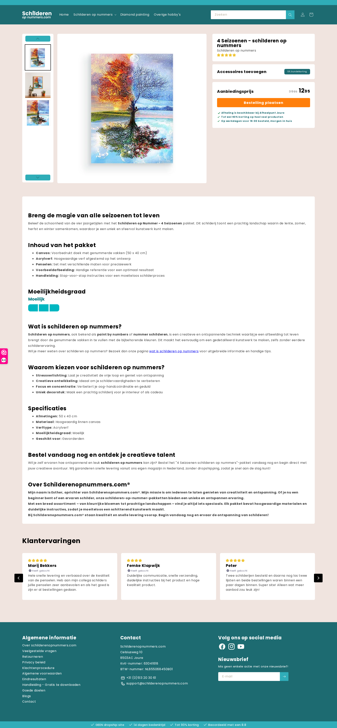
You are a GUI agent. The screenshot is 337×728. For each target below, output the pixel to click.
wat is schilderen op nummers (174, 351)
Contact (29, 701)
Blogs (26, 696)
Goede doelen (33, 690)
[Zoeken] (290, 14)
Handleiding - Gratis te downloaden (51, 684)
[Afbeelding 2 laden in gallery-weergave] (38, 85)
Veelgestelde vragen (39, 651)
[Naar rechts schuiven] (37, 177)
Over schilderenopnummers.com (49, 645)
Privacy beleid (33, 662)
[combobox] (252, 14)
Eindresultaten (34, 679)
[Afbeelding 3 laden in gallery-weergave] (38, 113)
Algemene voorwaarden (42, 673)
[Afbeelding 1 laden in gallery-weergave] (38, 57)
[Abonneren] (284, 676)
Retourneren (32, 656)
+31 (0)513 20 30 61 (141, 677)
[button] (94, 14)
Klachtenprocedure (38, 668)
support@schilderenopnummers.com (157, 683)
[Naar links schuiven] (37, 39)
